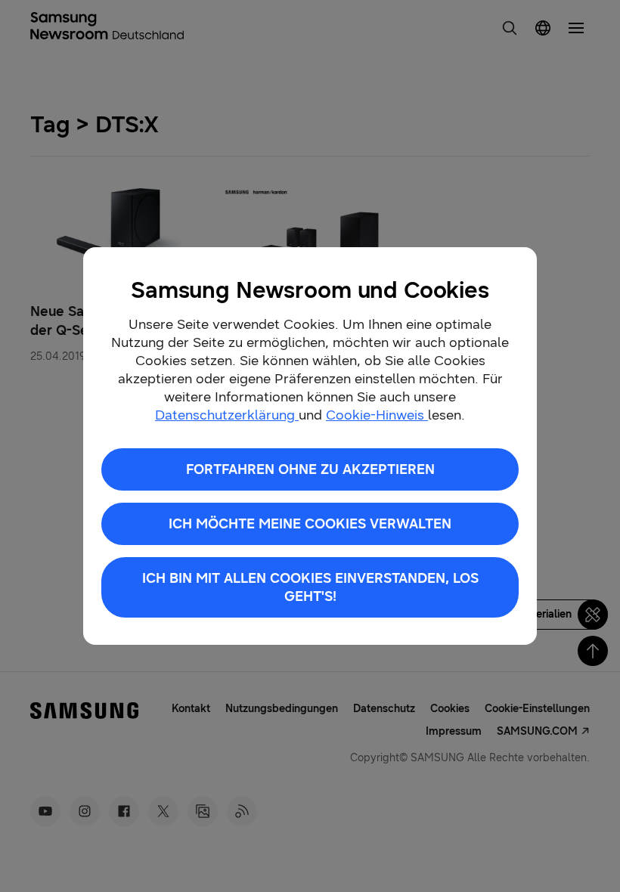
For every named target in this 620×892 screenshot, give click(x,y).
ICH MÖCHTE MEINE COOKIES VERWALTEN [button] (310, 524)
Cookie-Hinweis (377, 415)
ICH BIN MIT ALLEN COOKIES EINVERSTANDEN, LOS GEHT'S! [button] (310, 587)
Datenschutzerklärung (227, 415)
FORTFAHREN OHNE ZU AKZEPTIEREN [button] (310, 469)
